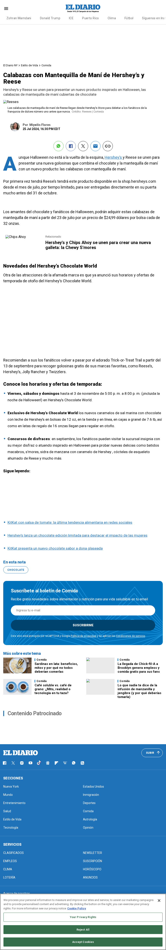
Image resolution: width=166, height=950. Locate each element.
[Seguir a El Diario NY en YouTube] (30, 763)
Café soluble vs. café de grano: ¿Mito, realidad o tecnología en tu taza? (53, 689)
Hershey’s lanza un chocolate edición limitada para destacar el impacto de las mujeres (77, 535)
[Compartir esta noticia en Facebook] (71, 146)
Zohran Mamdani (18, 18)
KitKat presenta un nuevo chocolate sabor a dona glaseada (55, 548)
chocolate (15, 569)
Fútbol (129, 18)
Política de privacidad (83, 636)
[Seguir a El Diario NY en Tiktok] (39, 763)
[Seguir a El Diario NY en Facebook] (4, 763)
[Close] (159, 900)
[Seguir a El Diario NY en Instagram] (22, 763)
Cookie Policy (76, 908)
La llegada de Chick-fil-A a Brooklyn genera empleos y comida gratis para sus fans (139, 668)
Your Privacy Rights (83, 917)
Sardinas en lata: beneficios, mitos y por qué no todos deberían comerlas (56, 668)
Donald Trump (50, 18)
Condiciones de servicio (130, 636)
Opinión (88, 827)
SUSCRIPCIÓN (92, 861)
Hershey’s (114, 157)
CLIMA (7, 869)
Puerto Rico (90, 18)
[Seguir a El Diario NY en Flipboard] (56, 763)
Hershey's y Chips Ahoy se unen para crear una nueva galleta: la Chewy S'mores (98, 245)
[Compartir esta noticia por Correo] (95, 146)
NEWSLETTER (92, 853)
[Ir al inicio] (20, 753)
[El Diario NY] (83, 8)
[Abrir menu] (6, 8)
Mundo (8, 794)
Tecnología (10, 827)
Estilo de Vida (29, 65)
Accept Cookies (83, 942)
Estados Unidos (93, 786)
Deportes (89, 803)
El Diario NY (10, 65)
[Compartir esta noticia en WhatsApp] (58, 146)
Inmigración (91, 794)
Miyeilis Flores (40, 125)
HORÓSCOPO (92, 869)
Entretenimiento (14, 803)
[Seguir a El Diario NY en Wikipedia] (65, 763)
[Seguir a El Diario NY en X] (13, 763)
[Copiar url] (108, 146)
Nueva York (11, 786)
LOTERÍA (9, 877)
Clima (112, 18)
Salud (7, 811)
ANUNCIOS (90, 877)
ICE (71, 18)
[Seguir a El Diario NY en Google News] (47, 763)
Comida (46, 65)
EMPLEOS (10, 861)
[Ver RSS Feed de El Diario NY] (82, 763)
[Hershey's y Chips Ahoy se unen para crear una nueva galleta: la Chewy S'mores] (15, 237)
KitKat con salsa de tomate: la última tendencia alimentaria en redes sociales (70, 522)
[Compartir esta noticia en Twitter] (83, 146)
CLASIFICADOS (13, 853)
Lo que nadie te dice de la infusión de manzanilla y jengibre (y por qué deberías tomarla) (139, 691)
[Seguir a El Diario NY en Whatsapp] (73, 763)
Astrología (90, 819)
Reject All (83, 929)
